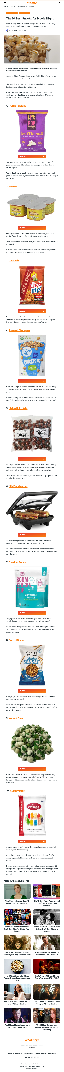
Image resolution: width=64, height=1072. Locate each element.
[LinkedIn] (35, 1058)
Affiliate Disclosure (40, 1053)
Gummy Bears (18, 791)
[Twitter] (29, 1058)
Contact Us (18, 1053)
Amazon (22, 156)
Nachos (13, 186)
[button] (5, 2)
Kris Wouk (14, 30)
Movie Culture (24, 13)
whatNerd (6, 6)
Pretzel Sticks (16, 640)
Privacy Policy (28, 1053)
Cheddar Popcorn (18, 562)
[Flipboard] (38, 1058)
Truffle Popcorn (17, 106)
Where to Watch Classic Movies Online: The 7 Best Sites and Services (47, 929)
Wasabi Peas (16, 718)
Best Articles (52, 1053)
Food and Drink (12, 13)
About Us (11, 1053)
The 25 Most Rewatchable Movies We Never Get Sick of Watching (47, 1027)
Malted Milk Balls (18, 408)
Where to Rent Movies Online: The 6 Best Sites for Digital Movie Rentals (17, 929)
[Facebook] (26, 1058)
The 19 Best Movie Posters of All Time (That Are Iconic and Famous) (47, 903)
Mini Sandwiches (18, 486)
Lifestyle (13, 6)
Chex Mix (14, 260)
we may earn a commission (38, 68)
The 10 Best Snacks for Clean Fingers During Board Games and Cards (17, 978)
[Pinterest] (32, 1058)
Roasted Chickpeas (19, 330)
